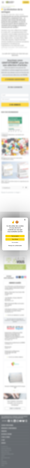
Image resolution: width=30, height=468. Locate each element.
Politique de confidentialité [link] (15, 245)
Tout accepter (15, 236)
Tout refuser (15, 239)
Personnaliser (15, 242)
